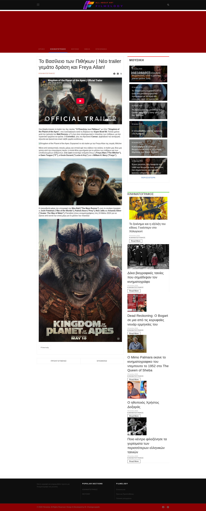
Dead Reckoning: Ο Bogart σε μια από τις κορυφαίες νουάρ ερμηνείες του (147, 320)
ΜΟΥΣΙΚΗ (75, 49)
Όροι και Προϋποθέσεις (125, 494)
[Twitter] (121, 74)
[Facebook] (114, 74)
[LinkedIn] (118, 74)
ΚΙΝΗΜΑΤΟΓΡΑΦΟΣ (58, 49)
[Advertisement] (103, 27)
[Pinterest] (168, 507)
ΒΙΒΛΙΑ (87, 49)
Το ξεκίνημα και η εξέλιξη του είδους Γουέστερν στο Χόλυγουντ (147, 227)
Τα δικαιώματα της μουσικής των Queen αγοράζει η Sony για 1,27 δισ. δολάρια (147, 113)
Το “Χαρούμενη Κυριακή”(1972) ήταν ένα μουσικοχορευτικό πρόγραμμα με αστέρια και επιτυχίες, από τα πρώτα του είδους (146, 96)
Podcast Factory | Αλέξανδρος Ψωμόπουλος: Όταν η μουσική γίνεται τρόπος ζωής (146, 76)
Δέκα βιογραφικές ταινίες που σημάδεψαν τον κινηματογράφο (145, 277)
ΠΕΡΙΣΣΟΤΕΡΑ (148, 177)
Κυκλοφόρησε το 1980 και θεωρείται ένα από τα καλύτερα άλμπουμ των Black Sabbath (146, 149)
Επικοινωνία (101, 49)
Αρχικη (41, 49)
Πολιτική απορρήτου (123, 498)
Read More (135, 241)
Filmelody (45, 347)
